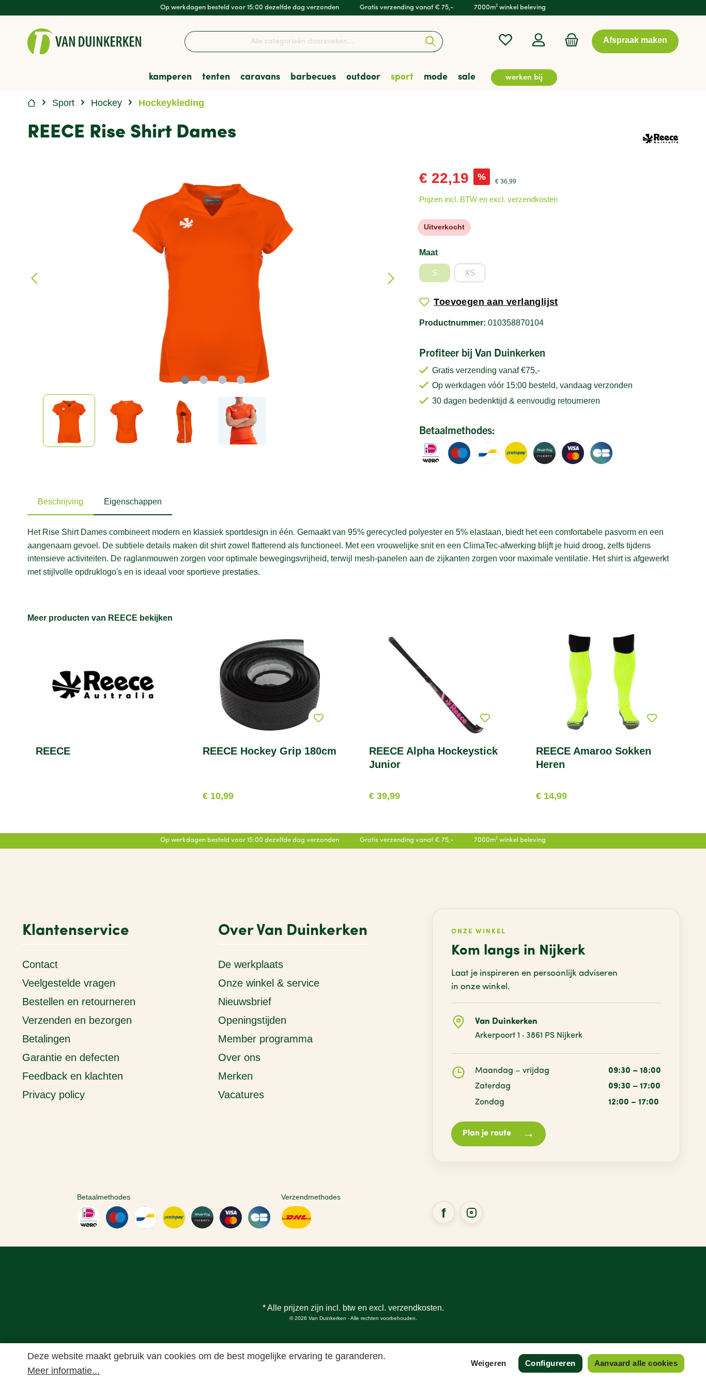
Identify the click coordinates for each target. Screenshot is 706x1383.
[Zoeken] (431, 41)
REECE (53, 751)
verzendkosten (415, 1307)
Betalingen (46, 1038)
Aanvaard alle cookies (636, 1363)
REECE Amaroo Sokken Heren (593, 757)
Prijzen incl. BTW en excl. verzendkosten (488, 199)
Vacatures (241, 1094)
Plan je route (498, 1134)
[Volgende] (390, 278)
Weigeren (489, 1363)
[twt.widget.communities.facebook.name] (443, 1212)
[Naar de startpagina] (84, 41)
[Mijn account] (538, 40)
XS (470, 272)
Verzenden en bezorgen (77, 1020)
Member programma (265, 1038)
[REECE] (660, 137)
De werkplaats (250, 964)
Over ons (239, 1057)
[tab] (60, 501)
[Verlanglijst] (505, 40)
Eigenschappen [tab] (133, 501)
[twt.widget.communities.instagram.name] (471, 1212)
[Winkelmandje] (568, 40)
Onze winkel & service (268, 983)
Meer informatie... (63, 1370)
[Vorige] (35, 278)
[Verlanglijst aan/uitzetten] (318, 718)
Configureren (550, 1363)
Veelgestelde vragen (68, 983)
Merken (235, 1076)
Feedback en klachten (72, 1076)
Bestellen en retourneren (78, 1001)
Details (269, 792)
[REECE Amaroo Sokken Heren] (603, 684)
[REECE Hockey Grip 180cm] (270, 684)
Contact (40, 964)
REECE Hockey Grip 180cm (269, 751)
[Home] (31, 103)
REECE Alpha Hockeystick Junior (433, 757)
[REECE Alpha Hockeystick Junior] (436, 684)
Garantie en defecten (70, 1057)
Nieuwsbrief (244, 1001)
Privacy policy (53, 1094)
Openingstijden (252, 1020)
